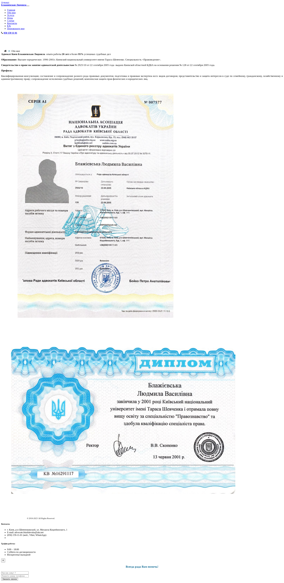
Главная (11, 10)
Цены (10, 18)
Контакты (12, 23)
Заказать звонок (9, 579)
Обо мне (11, 12)
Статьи (10, 20)
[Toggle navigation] (28, 5)
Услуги (10, 15)
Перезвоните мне (16, 28)
